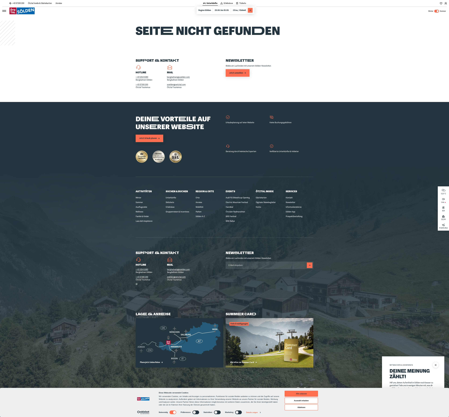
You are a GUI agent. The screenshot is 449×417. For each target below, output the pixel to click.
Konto (258, 207)
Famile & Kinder (142, 216)
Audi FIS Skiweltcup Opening (238, 197)
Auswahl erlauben (301, 401)
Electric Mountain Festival (237, 202)
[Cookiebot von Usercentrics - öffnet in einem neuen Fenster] (143, 412)
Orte (198, 197)
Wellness (139, 211)
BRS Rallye (230, 221)
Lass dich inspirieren (144, 221)
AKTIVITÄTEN (144, 191)
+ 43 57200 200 (142, 84)
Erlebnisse (170, 207)
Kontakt (289, 197)
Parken (198, 211)
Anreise (59, 3)
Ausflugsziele (141, 207)
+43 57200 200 (18, 3)
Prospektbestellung (294, 216)
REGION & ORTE (205, 191)
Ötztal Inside (265, 191)
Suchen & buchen (177, 191)
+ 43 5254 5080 (142, 77)
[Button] (309, 265)
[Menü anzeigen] (4, 11)
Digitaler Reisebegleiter (266, 202)
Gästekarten (261, 197)
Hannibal (229, 207)
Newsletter (290, 202)
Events (230, 191)
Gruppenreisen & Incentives (177, 211)
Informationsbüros (294, 207)
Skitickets (170, 202)
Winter (138, 197)
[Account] (446, 3)
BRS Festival (231, 216)
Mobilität (199, 207)
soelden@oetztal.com (176, 84)
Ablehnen (301, 407)
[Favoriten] (441, 3)
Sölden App (290, 211)
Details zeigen (252, 412)
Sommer (139, 202)
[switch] (195, 412)
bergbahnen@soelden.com (178, 77)
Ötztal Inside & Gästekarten (40, 3)
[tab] (210, 3)
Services (291, 191)
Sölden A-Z (200, 216)
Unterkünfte (171, 197)
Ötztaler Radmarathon (235, 211)
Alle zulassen (301, 394)
